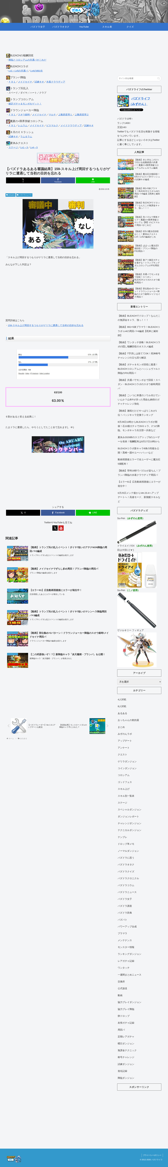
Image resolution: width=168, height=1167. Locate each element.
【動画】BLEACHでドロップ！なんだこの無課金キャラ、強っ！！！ (139, 318)
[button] (158, 78)
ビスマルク (52, 125)
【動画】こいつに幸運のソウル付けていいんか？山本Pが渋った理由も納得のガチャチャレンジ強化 (139, 399)
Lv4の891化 (36, 70)
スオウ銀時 (24, 114)
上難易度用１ (65, 114)
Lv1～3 (24, 147)
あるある (11, 195)
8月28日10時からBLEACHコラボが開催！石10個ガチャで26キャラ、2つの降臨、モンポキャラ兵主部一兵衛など (139, 426)
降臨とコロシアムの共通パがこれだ (27, 60)
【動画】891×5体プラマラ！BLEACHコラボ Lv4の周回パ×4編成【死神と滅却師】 (139, 331)
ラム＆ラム (26, 136)
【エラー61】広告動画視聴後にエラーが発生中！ (139, 483)
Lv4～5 (34, 147)
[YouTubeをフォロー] (61, 528)
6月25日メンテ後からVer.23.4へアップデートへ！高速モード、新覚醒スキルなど (139, 497)
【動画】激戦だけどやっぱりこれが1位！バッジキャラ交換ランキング (137, 412)
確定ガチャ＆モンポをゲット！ (25, 103)
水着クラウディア (55, 81)
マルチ (52, 114)
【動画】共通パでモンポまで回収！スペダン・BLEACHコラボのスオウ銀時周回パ (139, 384)
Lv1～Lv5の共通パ (18, 70)
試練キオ (39, 81)
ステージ (13, 147)
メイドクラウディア (71, 125)
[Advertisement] (58, 45)
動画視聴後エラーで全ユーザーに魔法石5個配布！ (139, 461)
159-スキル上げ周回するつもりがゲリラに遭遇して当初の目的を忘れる (45, 325)
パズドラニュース (25, 195)
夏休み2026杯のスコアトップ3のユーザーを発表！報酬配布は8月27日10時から (139, 439)
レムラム (22, 125)
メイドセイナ (25, 81)
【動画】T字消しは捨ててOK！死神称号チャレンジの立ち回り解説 (139, 355)
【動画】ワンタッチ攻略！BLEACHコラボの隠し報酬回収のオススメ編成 (139, 344)
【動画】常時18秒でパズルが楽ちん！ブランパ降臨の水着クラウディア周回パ (139, 472)
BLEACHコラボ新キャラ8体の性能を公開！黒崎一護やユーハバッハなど (138, 450)
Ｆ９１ (12, 81)
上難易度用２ (82, 114)
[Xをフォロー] (55, 528)
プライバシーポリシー (152, 1155)
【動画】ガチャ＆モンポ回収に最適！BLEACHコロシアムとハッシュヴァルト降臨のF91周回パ (139, 368)
